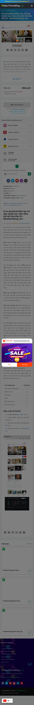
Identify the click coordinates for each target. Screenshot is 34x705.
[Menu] (31, 6)
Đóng (9, 364)
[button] (30, 632)
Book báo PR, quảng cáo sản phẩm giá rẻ (17, 1)
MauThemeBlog (13, 5)
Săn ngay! (24, 364)
